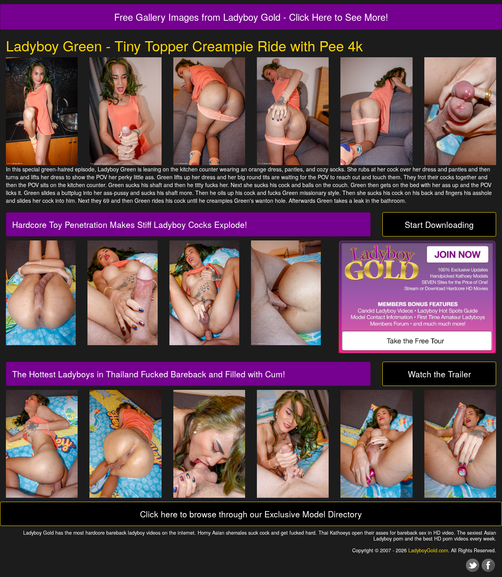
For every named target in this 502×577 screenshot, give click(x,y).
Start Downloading (439, 224)
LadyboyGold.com (428, 550)
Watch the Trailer (439, 374)
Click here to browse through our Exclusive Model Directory (251, 514)
